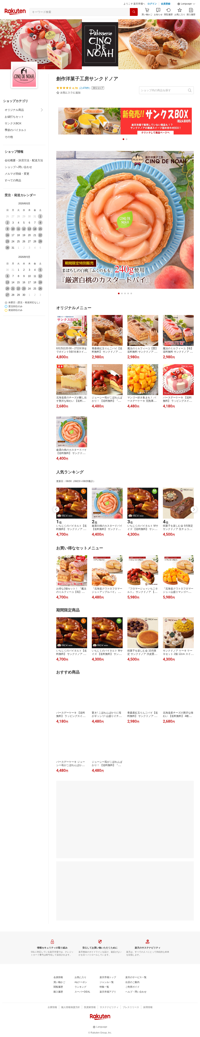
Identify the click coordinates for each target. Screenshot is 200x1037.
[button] (186, 4)
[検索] (134, 12)
